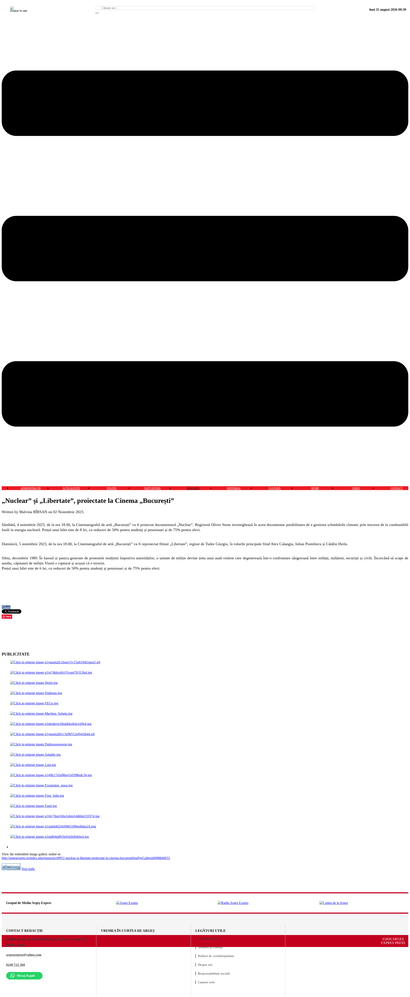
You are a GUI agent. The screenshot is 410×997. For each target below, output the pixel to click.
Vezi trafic (28, 869)
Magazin (193, 488)
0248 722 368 (15, 964)
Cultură (275, 488)
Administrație (30, 488)
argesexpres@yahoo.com (23, 954)
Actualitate (71, 488)
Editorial (234, 488)
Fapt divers (152, 488)
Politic (112, 488)
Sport (315, 488)
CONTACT (397, 488)
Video (356, 488)
